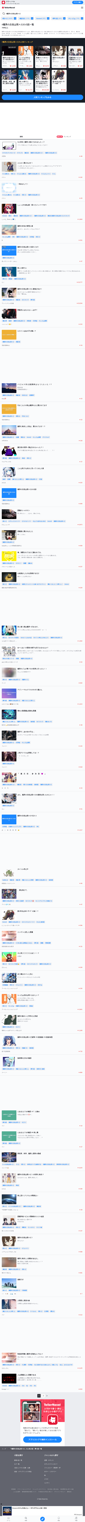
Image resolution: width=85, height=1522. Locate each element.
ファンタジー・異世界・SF (52, 1468)
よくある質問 (17, 1491)
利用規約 (13, 1489)
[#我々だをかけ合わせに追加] (15, 18)
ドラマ (46, 1479)
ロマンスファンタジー (51, 1464)
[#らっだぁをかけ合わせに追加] (82, 18)
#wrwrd (41, 18)
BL (45, 1475)
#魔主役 (24, 18)
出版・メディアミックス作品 (22, 1471)
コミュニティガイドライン (39, 1489)
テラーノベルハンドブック (24, 1489)
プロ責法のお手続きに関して (45, 1491)
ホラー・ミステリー (50, 1471)
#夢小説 (57, 18)
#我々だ (7, 18)
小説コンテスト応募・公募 (22, 1468)
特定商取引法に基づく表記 (67, 1489)
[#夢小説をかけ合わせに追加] (64, 18)
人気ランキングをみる (42, 97)
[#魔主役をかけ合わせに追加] (32, 18)
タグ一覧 (16, 1464)
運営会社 (69, 1491)
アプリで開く (78, 2)
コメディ (47, 1483)
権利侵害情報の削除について (29, 1491)
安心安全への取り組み (53, 1489)
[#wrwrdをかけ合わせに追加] (48, 18)
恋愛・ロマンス (49, 1460)
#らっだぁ (74, 18)
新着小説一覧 (18, 1460)
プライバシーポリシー (59, 1491)
